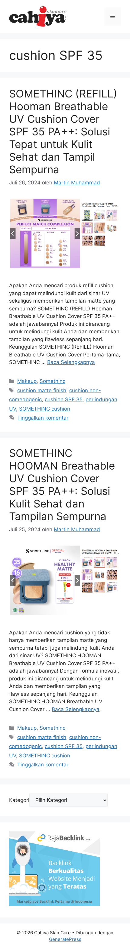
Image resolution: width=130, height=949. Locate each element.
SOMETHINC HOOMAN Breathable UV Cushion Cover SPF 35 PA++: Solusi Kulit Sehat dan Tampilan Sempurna (62, 484)
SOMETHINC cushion (44, 409)
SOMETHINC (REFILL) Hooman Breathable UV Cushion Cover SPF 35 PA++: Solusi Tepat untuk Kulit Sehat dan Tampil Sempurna (63, 131)
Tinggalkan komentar (42, 418)
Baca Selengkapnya (71, 362)
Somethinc (52, 381)
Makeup (27, 381)
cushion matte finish (41, 390)
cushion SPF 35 (64, 399)
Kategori (19, 800)
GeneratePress (65, 939)
